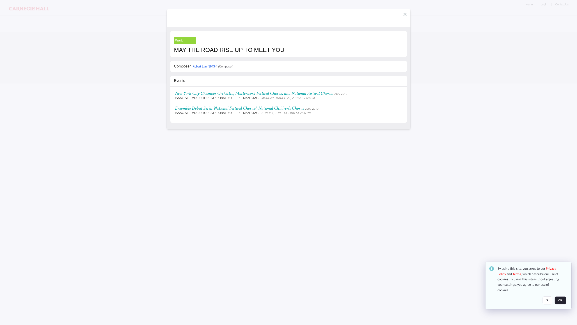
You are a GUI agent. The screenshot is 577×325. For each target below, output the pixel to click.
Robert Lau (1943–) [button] (204, 66)
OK (560, 300)
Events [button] (179, 81)
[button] (405, 14)
